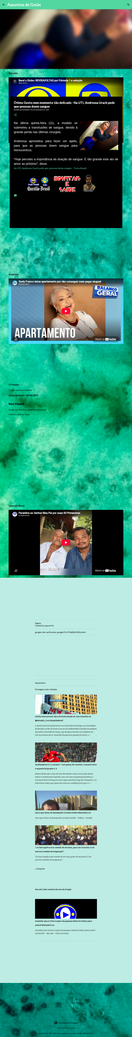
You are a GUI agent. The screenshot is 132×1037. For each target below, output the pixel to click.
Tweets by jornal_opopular (20, 390)
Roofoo (73, 1028)
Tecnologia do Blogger (67, 1022)
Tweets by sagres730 (44, 626)
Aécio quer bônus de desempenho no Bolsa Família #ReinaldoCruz (63, 813)
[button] (15, 115)
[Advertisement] (66, 250)
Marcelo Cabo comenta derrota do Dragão (53, 889)
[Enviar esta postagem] (15, 196)
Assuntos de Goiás (24, 4)
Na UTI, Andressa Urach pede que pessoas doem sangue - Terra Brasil (50, 168)
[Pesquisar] (44, 5)
